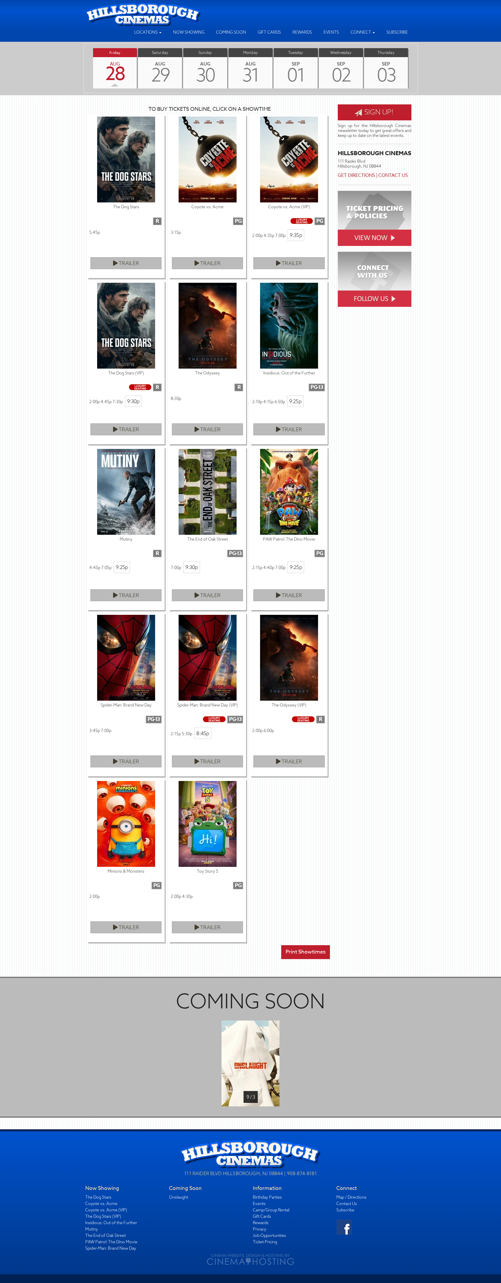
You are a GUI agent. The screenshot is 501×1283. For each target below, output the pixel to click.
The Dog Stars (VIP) (103, 1216)
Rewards (302, 32)
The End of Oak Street (105, 1235)
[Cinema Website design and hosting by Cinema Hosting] (250, 1259)
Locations (146, 32)
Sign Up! (378, 112)
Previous (84, 68)
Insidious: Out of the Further (111, 1222)
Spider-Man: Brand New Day (110, 1248)
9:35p (296, 235)
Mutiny (91, 1229)
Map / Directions (351, 1197)
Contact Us (393, 175)
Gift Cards (269, 32)
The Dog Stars (98, 1197)
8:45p (202, 733)
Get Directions (356, 175)
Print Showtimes (306, 952)
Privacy (259, 1229)
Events (331, 32)
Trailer (128, 263)
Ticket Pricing (265, 1241)
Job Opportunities (269, 1235)
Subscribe (397, 32)
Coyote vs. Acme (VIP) (106, 1210)
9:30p (133, 401)
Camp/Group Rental (271, 1210)
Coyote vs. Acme (101, 1203)
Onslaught (178, 1197)
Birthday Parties (267, 1197)
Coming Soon (231, 32)
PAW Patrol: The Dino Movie (111, 1241)
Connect (361, 32)
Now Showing (188, 32)
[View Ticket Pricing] (374, 218)
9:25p (295, 401)
